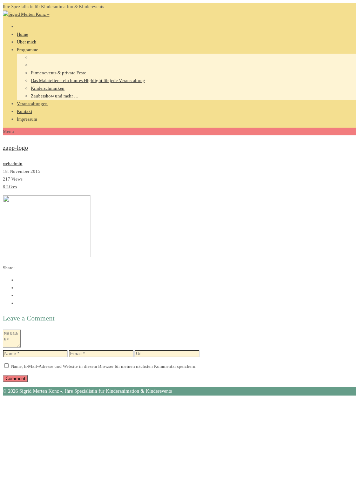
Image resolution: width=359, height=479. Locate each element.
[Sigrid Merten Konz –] (26, 14)
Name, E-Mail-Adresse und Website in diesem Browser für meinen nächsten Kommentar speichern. (103, 366)
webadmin (12, 163)
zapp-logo (15, 147)
